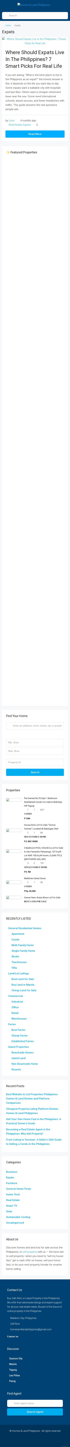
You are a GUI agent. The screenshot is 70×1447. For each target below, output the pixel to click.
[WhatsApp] (49, 1440)
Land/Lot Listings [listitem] (18, 973)
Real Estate (15, 124)
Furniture (11, 1183)
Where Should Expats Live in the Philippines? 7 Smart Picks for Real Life (34, 59)
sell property (30, 1251)
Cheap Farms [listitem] (20, 1035)
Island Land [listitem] (18, 1058)
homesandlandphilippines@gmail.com (31, 1329)
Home (8, 25)
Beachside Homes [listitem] (23, 1052)
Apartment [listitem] (18, 933)
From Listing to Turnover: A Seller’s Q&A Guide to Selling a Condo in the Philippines (34, 1142)
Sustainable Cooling (18, 1217)
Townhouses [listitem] (19, 962)
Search (35, 772)
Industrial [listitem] (17, 1001)
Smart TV (11, 1205)
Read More (35, 134)
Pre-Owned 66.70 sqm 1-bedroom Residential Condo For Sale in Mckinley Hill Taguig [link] (43, 802)
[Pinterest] (44, 1440)
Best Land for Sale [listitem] (23, 979)
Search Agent (35, 1411)
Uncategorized (15, 1222)
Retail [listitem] (15, 1013)
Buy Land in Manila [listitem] (23, 984)
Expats (27, 124)
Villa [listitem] (14, 967)
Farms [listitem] (12, 1024)
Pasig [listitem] (12, 1381)
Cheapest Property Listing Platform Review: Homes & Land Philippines (32, 1111)
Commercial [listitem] (15, 996)
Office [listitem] (15, 1007)
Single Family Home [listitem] (23, 950)
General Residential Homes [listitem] (24, 928)
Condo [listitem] (15, 939)
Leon (12, 120)
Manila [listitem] (13, 1364)
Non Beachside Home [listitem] (25, 1063)
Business (11, 1171)
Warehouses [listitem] (19, 1018)
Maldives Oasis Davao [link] (35, 878)
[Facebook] (14, 1440)
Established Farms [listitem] (23, 1041)
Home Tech (13, 1194)
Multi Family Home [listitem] (23, 945)
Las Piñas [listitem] (14, 1375)
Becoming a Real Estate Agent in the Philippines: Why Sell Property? (28, 1131)
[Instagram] (26, 1440)
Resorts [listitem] (16, 1069)
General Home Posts (18, 1188)
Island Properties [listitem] (18, 1046)
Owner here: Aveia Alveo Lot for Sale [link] (42, 897)
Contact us (12, 1336)
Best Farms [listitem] (18, 1029)
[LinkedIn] (32, 1440)
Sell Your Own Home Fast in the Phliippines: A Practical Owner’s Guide (33, 1121)
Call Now (15, 1323)
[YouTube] (38, 1440)
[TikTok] (55, 1440)
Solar (9, 1211)
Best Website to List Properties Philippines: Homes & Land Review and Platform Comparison (32, 1098)
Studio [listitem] (15, 956)
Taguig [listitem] (13, 1369)
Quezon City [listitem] (15, 1358)
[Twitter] (20, 1440)
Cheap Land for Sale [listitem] (24, 990)
